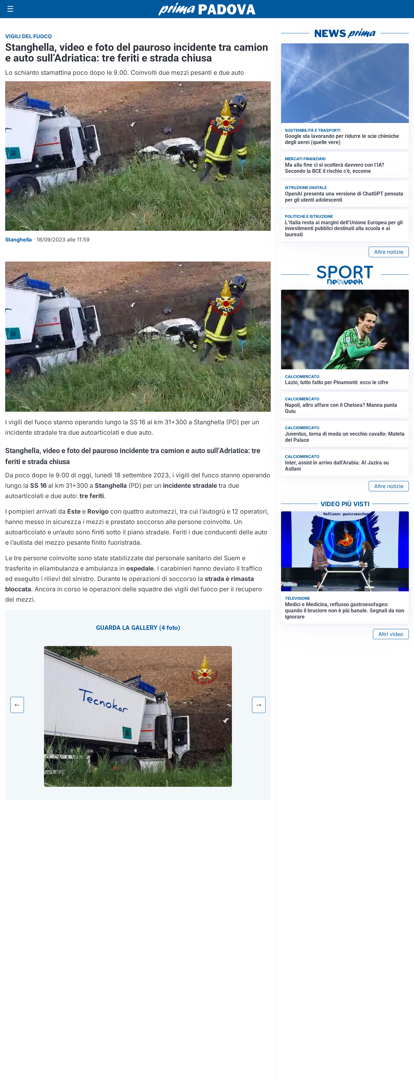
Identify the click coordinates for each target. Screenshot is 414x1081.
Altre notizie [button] (388, 252)
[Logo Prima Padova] (207, 9)
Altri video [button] (390, 634)
